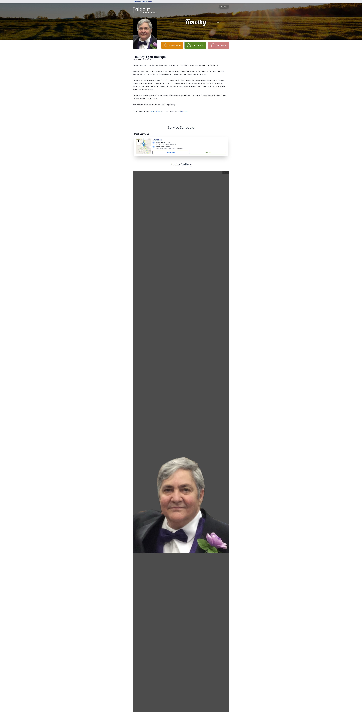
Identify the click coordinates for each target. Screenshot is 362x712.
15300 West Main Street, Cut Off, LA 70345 (169, 148)
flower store (184, 111)
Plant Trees (208, 152)
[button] (143, 144)
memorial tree (155, 111)
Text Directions (171, 152)
